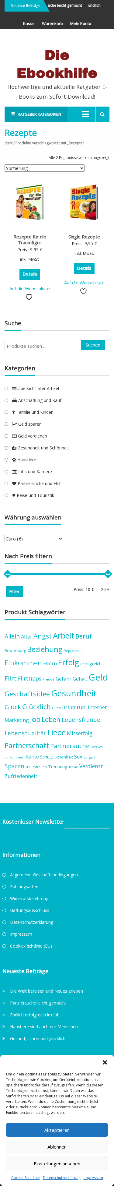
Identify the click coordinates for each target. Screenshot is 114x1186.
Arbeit (63, 635)
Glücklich (36, 706)
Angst (42, 636)
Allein (12, 636)
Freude (48, 679)
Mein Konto (80, 23)
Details (29, 274)
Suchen (93, 345)
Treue (73, 767)
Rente (32, 756)
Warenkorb (52, 23)
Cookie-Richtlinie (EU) (31, 946)
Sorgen (89, 757)
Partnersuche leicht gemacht (55, 5)
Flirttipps (29, 678)
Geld (98, 677)
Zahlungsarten (24, 886)
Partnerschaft (27, 745)
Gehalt (80, 678)
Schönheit (63, 757)
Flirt (11, 678)
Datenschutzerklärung (62, 1177)
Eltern (50, 663)
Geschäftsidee (27, 694)
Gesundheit (74, 693)
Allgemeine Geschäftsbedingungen (44, 875)
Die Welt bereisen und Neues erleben (46, 991)
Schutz (46, 757)
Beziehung (44, 649)
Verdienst (91, 766)
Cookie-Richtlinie (25, 1177)
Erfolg (68, 662)
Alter (26, 636)
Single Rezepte (84, 237)
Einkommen (23, 662)
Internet (74, 706)
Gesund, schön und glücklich (37, 1038)
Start (8, 143)
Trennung (57, 766)
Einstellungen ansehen (57, 1163)
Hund (56, 708)
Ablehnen (57, 1147)
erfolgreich (91, 664)
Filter (14, 591)
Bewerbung (15, 650)
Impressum (93, 1177)
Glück (13, 706)
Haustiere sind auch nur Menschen (44, 1026)
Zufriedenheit (21, 776)
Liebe (56, 732)
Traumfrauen (36, 767)
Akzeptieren (57, 1130)
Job (35, 719)
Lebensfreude (81, 720)
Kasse (29, 23)
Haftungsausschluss (29, 910)
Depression (72, 651)
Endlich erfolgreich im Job (35, 1015)
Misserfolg (79, 733)
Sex (78, 756)
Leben (51, 719)
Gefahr (63, 678)
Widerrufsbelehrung (29, 898)
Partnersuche (69, 746)
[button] (105, 1062)
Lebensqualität (25, 733)
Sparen (14, 766)
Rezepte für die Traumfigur (29, 240)
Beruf (83, 636)
